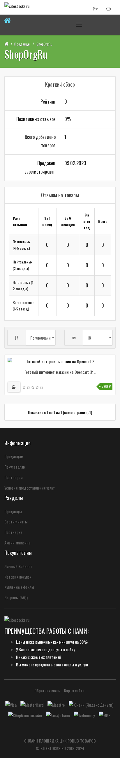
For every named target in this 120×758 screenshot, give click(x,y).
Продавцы (22, 43)
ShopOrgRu (44, 43)
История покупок (17, 577)
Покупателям (14, 467)
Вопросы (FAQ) (16, 597)
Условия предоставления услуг (29, 488)
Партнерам (13, 477)
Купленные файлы (19, 587)
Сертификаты (16, 521)
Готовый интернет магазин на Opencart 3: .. (60, 372)
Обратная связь (47, 690)
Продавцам (13, 456)
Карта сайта (74, 690)
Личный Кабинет (18, 566)
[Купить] (14, 387)
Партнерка (13, 532)
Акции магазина (17, 542)
